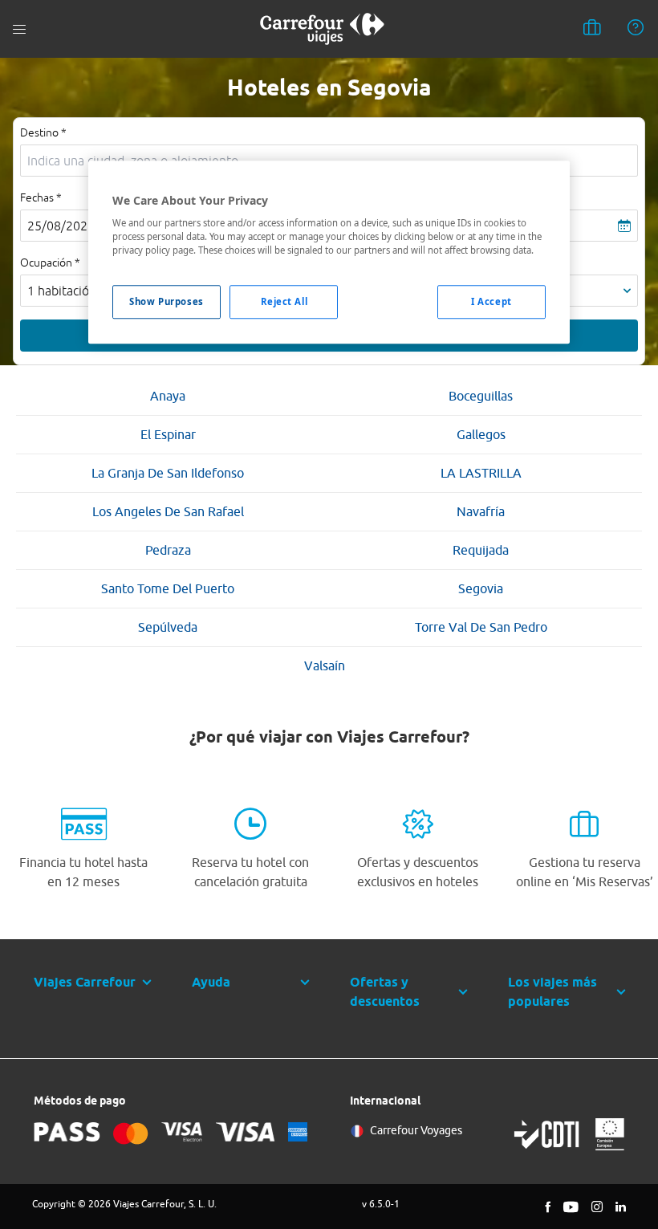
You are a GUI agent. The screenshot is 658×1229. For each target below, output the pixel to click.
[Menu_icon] (19, 29)
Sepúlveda (167, 627)
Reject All (284, 302)
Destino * (43, 132)
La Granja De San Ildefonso (167, 473)
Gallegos (481, 434)
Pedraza (168, 550)
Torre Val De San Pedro (481, 627)
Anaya (167, 396)
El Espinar (168, 434)
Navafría (481, 511)
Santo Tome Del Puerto (167, 588)
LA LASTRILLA (481, 473)
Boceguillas (481, 396)
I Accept (491, 302)
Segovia (480, 588)
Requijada (481, 550)
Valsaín (324, 665)
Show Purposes (166, 302)
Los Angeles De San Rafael (168, 511)
